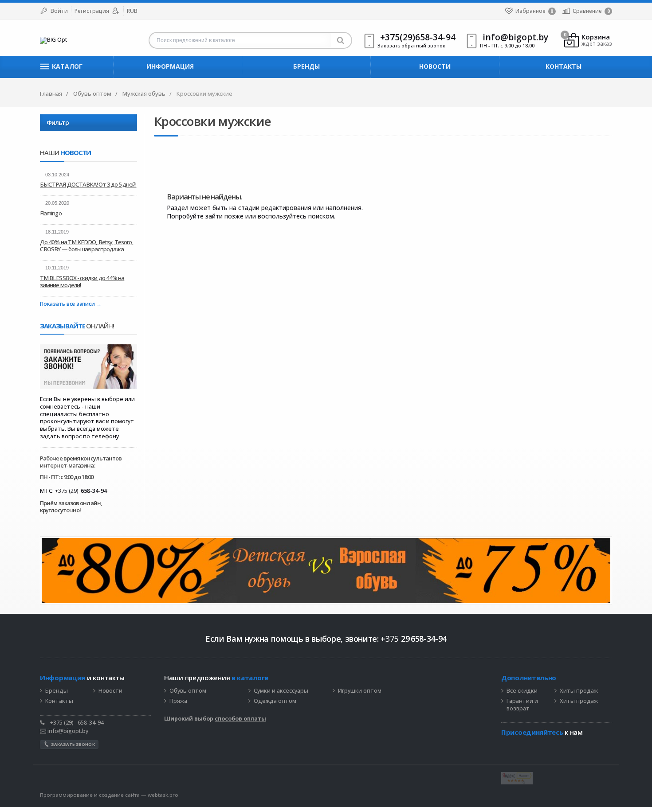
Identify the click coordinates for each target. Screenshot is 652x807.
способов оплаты (240, 718)
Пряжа (178, 701)
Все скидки (522, 690)
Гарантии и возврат (522, 705)
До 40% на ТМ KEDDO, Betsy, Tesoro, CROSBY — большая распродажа (87, 245)
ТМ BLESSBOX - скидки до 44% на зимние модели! (82, 281)
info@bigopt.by (67, 731)
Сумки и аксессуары (281, 690)
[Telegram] (505, 746)
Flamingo (51, 213)
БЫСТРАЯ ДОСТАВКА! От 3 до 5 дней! (88, 184)
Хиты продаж (579, 690)
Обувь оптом (187, 690)
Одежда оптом (275, 701)
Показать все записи (67, 304)
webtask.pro (163, 794)
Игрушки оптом (359, 690)
